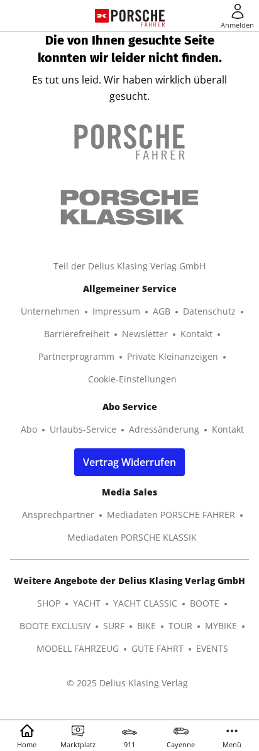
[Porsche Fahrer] (138, 16)
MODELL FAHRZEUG (77, 648)
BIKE (146, 626)
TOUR (180, 626)
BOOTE (204, 603)
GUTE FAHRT (157, 648)
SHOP (48, 603)
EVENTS (212, 648)
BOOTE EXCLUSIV (55, 626)
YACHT (87, 603)
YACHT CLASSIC (145, 603)
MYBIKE (221, 626)
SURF (113, 626)
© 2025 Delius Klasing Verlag (127, 683)
